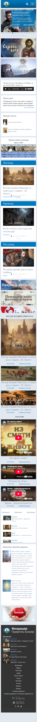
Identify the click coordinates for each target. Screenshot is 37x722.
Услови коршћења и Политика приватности (18, 694)
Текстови (18, 670)
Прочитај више (29, 25)
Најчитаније (18, 512)
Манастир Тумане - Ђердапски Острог (22, 641)
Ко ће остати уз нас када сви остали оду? (17, 230)
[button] (3, 33)
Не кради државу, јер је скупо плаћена (18, 271)
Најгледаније (6, 512)
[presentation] (2, 23)
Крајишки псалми (16, 651)
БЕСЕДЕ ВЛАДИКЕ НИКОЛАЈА (19, 316)
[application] (18, 89)
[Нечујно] (26, 89)
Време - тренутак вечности (18, 503)
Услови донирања (18, 691)
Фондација (18, 665)
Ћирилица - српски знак (18, 662)
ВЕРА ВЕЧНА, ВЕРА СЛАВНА (21, 551)
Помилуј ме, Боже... (18, 481)
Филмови (14, 517)
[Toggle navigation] (32, 4)
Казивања (6, 234)
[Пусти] (6, 89)
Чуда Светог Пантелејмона (18, 646)
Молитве (18, 681)
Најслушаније (31, 512)
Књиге (18, 683)
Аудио (19, 673)
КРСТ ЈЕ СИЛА (16, 581)
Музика (18, 686)
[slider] (30, 88)
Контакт (18, 688)
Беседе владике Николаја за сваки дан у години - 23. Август (18, 384)
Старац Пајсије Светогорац (19, 657)
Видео (13, 533)
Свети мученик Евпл (15, 122)
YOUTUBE (19, 417)
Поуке (18, 678)
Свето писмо (18, 676)
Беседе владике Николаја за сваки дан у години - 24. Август (17, 191)
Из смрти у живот (18, 458)
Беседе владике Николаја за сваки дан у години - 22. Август (18, 408)
